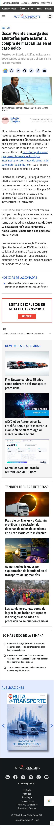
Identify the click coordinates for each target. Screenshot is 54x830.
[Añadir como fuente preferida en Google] (49, 801)
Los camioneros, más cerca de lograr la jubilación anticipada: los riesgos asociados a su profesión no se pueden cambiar (26, 614)
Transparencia (27, 801)
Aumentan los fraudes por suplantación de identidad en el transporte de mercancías (26, 570)
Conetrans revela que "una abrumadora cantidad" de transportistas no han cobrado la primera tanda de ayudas (26, 658)
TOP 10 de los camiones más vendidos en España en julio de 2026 (25, 669)
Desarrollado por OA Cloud (27, 820)
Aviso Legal (27, 797)
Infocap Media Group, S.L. (31, 815)
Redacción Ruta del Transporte (15, 119)
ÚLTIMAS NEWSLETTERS (31, 8)
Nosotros (27, 793)
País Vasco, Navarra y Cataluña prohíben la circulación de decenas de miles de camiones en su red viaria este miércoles (26, 526)
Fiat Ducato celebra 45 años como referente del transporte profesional (25, 383)
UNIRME (27, 316)
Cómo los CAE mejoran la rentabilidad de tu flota (22, 470)
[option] (27, 721)
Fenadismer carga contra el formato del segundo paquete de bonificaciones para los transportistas (24, 646)
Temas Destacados (11, 3)
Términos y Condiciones (27, 804)
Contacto (27, 790)
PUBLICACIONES (9, 8)
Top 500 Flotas (47, 3)
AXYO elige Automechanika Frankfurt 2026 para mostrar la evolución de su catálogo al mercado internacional (26, 427)
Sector (6, 27)
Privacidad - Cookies (27, 808)
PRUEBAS (49, 8)
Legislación (25, 3)
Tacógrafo (35, 3)
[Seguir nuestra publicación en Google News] (5, 70)
